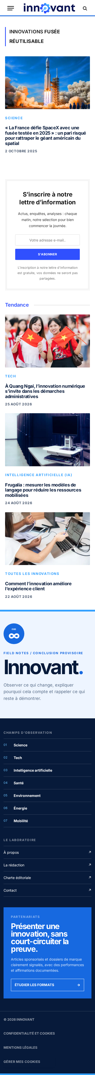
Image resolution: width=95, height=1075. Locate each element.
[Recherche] (84, 8)
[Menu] (10, 8)
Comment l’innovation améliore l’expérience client (38, 586)
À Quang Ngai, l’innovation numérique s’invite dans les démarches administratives (45, 391)
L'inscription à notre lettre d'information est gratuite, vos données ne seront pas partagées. (47, 273)
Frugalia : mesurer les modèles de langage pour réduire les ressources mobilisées (43, 490)
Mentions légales (20, 1047)
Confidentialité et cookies (29, 1033)
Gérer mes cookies (22, 1062)
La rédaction (47, 865)
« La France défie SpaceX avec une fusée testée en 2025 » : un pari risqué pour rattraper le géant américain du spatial (45, 135)
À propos (47, 852)
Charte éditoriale (47, 877)
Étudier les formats (47, 985)
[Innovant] (49, 8)
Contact (47, 890)
